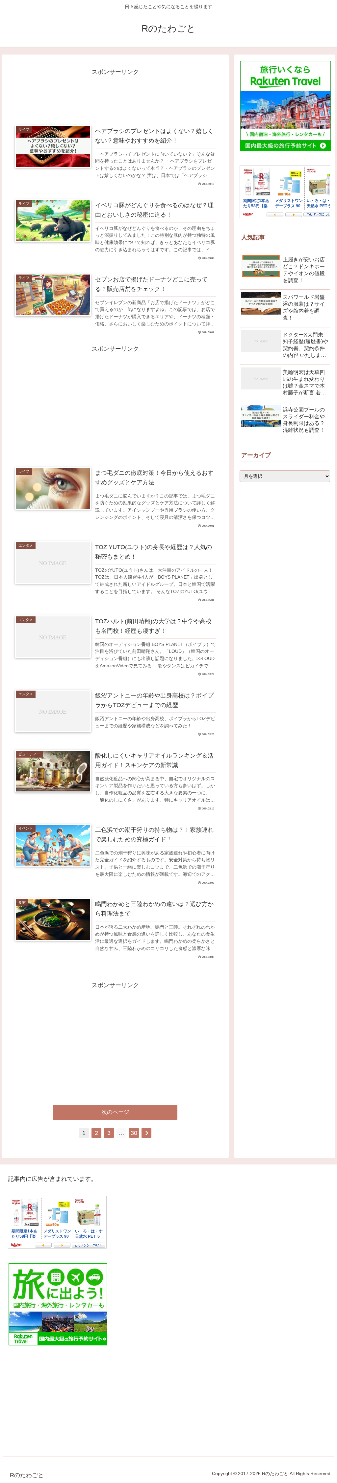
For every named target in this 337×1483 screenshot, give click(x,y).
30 (134, 1133)
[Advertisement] (115, 93)
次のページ (115, 1112)
